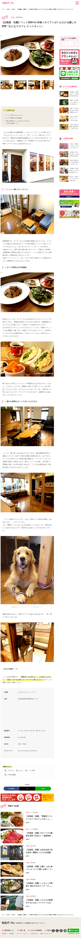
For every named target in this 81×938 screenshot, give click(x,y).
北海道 (13, 17)
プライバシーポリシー (22, 933)
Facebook (11, 788)
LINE (43, 788)
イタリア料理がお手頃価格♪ (13, 118)
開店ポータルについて (46, 933)
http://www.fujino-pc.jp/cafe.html (27, 750)
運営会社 (4, 933)
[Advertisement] (27, 98)
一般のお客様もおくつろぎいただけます (17, 121)
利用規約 (11, 933)
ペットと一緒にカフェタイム (14, 115)
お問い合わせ (34, 933)
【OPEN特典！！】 (12, 123)
